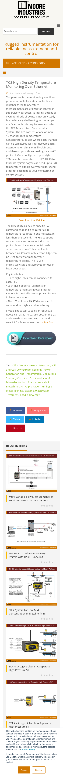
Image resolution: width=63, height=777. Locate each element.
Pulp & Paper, (32, 386)
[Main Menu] (5, 72)
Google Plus (40, 410)
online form (47, 322)
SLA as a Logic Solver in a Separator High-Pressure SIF (30, 668)
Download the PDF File (32, 220)
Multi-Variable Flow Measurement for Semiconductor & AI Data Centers (31, 498)
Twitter (16, 419)
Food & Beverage (30, 395)
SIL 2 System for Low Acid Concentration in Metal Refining (27, 611)
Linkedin (36, 419)
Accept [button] (24, 769)
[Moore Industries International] (31, 9)
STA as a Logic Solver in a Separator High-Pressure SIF (30, 724)
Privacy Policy (28, 749)
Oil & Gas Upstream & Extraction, (32, 365)
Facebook (17, 410)
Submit (46, 31)
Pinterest (17, 427)
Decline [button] (39, 769)
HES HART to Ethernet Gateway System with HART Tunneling (27, 555)
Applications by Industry (21, 93)
